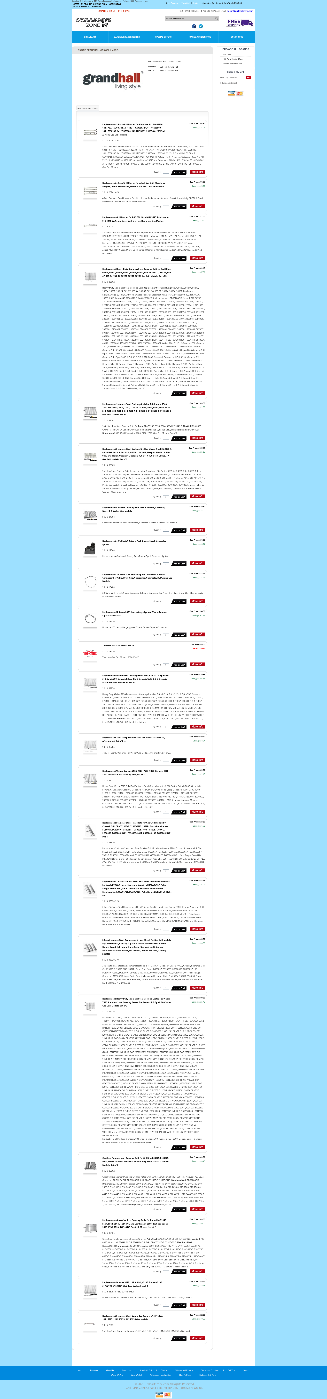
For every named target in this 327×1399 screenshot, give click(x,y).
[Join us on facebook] (193, 27)
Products (94, 1370)
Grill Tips (231, 1370)
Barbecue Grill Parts (207, 1375)
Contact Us (237, 37)
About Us (110, 1370)
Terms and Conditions (210, 1370)
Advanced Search (228, 83)
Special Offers (163, 37)
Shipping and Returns (184, 1370)
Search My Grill (145, 1370)
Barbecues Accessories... (233, 63)
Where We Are (117, 1375)
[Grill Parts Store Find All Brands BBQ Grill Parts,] (93, 26)
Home (79, 1370)
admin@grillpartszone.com (240, 11)
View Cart (186, 3)
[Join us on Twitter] (200, 27)
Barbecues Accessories (127, 37)
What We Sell (137, 1375)
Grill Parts (90, 37)
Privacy (164, 1370)
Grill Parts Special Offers (233, 59)
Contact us (126, 1370)
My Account (172, 3)
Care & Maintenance (200, 37)
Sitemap (246, 1370)
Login (195, 3)
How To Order (185, 1375)
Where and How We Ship (160, 1375)
